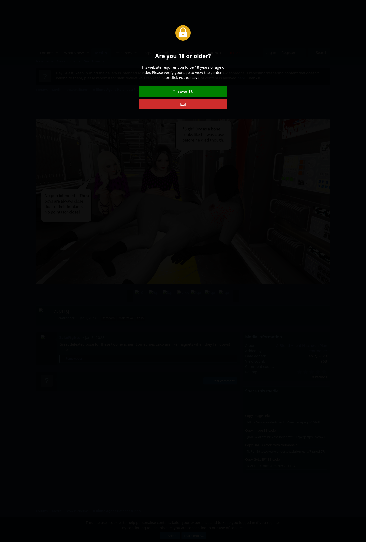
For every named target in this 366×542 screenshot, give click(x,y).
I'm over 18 (183, 91)
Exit (183, 104)
